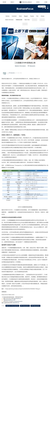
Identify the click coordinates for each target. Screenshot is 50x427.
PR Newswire (31, 66)
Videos (20, 16)
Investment (14, 16)
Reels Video (27, 19)
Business (7, 16)
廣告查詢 (37, 2)
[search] (47, 6)
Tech (37, 16)
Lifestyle (42, 16)
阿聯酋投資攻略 (19, 19)
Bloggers (26, 16)
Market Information (9, 19)
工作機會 (45, 2)
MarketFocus (16, 302)
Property (32, 16)
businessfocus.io (18, 301)
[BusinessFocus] (25, 8)
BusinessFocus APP (10, 300)
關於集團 (4, 2)
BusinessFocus (17, 298)
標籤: (3, 305)
